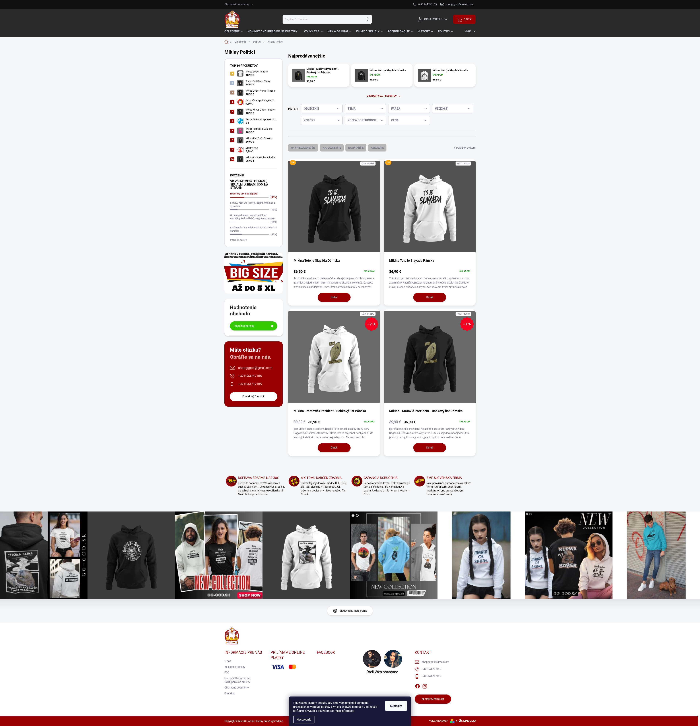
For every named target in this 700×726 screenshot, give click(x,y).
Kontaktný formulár (253, 396)
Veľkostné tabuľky (234, 666)
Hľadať (367, 19)
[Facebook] (417, 685)
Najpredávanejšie (303, 147)
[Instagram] (424, 685)
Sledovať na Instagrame (353, 610)
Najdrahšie (356, 147)
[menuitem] (234, 31)
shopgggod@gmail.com (255, 368)
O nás (227, 661)
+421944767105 (250, 376)
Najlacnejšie (332, 147)
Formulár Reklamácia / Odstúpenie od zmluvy (237, 680)
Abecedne (377, 147)
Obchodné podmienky (237, 4)
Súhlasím (396, 706)
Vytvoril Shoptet (438, 720)
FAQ (226, 672)
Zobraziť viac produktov (382, 96)
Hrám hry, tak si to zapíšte (243, 193)
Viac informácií (344, 711)
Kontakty (229, 693)
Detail (334, 297)
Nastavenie (304, 719)
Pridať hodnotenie (244, 325)
